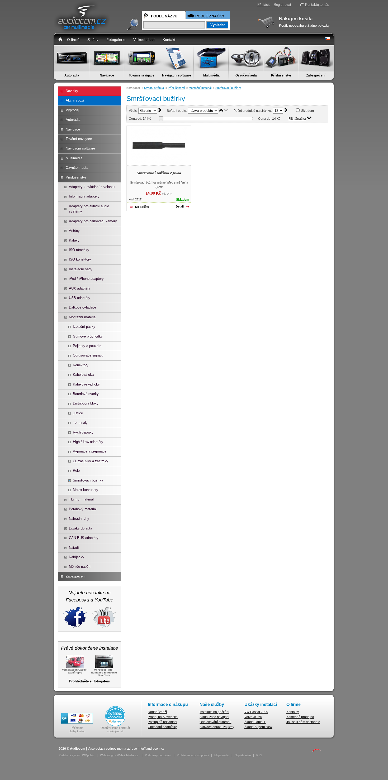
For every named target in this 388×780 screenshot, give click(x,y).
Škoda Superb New (258, 727)
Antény (74, 231)
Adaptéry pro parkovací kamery (93, 221)
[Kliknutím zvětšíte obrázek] (159, 163)
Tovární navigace (141, 75)
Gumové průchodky (88, 336)
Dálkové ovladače (82, 307)
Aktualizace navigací (214, 717)
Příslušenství (281, 75)
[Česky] (327, 39)
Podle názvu (164, 16)
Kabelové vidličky (86, 384)
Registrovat (282, 5)
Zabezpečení (315, 75)
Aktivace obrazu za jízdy (217, 727)
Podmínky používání (158, 755)
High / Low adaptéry (88, 442)
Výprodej (72, 110)
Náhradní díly (79, 519)
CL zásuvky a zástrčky (90, 461)
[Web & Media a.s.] (317, 751)
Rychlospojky (83, 432)
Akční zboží (75, 100)
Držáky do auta (80, 528)
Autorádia (71, 75)
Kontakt (169, 39)
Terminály (80, 423)
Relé (76, 471)
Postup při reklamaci (162, 722)
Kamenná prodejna (300, 717)
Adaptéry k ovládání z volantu (92, 187)
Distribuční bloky (85, 403)
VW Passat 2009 (256, 712)
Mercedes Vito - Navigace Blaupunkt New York (104, 672)
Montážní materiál (82, 317)
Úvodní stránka (154, 87)
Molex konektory (85, 490)
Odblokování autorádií (215, 722)
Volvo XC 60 (253, 717)
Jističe (78, 413)
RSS (259, 755)
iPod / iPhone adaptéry (86, 279)
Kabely (74, 240)
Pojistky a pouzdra (87, 346)
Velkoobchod (144, 39)
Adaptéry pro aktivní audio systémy (89, 208)
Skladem (307, 111)
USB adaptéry (79, 298)
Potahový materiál (83, 509)
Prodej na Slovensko (163, 717)
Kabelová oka (83, 375)
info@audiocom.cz (151, 748)
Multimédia (211, 75)
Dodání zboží (157, 712)
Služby (92, 39)
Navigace (107, 75)
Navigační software (176, 75)
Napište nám (243, 755)
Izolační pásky (84, 327)
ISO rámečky (79, 250)
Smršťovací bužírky (88, 480)
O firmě (73, 39)
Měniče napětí (80, 567)
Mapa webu (221, 755)
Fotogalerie (115, 39)
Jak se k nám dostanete (303, 722)
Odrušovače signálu (88, 355)
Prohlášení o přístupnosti (193, 755)
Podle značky (209, 16)
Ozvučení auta (246, 75)
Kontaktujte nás (317, 5)
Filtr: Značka (297, 119)
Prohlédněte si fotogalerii (89, 681)
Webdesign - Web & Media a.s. (119, 755)
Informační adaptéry (84, 196)
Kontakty (292, 712)
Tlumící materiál (81, 499)
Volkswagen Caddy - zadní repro (75, 671)
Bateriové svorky (86, 394)
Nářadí (74, 548)
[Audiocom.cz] (82, 30)
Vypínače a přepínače (89, 451)
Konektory (80, 365)
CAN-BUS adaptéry (83, 538)
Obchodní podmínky (162, 727)
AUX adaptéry (79, 288)
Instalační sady (80, 269)
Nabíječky (76, 557)
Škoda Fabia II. (255, 722)
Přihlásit (263, 5)
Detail (180, 206)
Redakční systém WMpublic (76, 755)
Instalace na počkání (214, 712)
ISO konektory (80, 259)
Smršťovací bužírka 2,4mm (159, 173)
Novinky (72, 91)
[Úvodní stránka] (60, 39)
